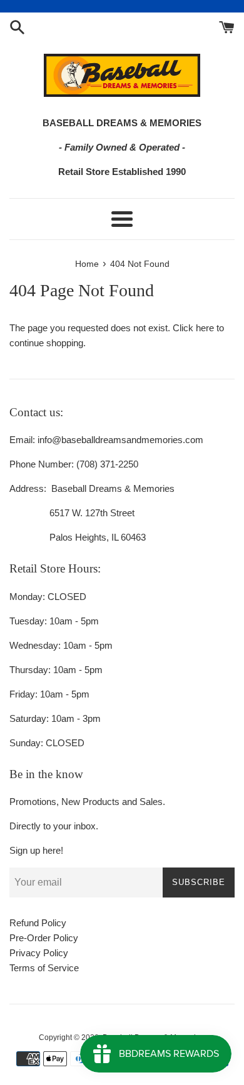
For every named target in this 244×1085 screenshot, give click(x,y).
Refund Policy (37, 923)
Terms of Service (44, 967)
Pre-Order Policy (43, 937)
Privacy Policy (38, 953)
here (205, 327)
